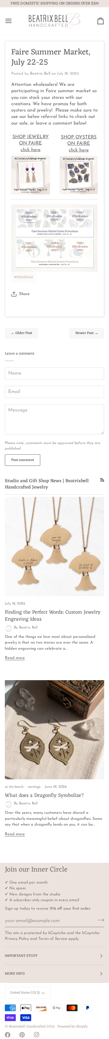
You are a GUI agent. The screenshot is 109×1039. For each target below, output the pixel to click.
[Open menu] (14, 20)
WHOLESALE (23, 277)
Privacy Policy (17, 939)
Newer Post (86, 333)
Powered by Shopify (73, 1026)
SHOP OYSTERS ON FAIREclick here (79, 144)
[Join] (99, 920)
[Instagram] (36, 1034)
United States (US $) (25, 992)
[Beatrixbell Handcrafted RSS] (102, 480)
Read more (15, 658)
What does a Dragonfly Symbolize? (44, 795)
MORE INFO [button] (15, 973)
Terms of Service (52, 939)
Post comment (22, 460)
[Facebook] (7, 1034)
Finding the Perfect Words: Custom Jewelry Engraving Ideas (53, 616)
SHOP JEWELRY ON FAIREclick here (30, 143)
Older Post (21, 333)
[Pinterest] (22, 1034)
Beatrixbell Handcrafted (27, 1026)
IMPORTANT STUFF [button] (21, 956)
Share (24, 294)
